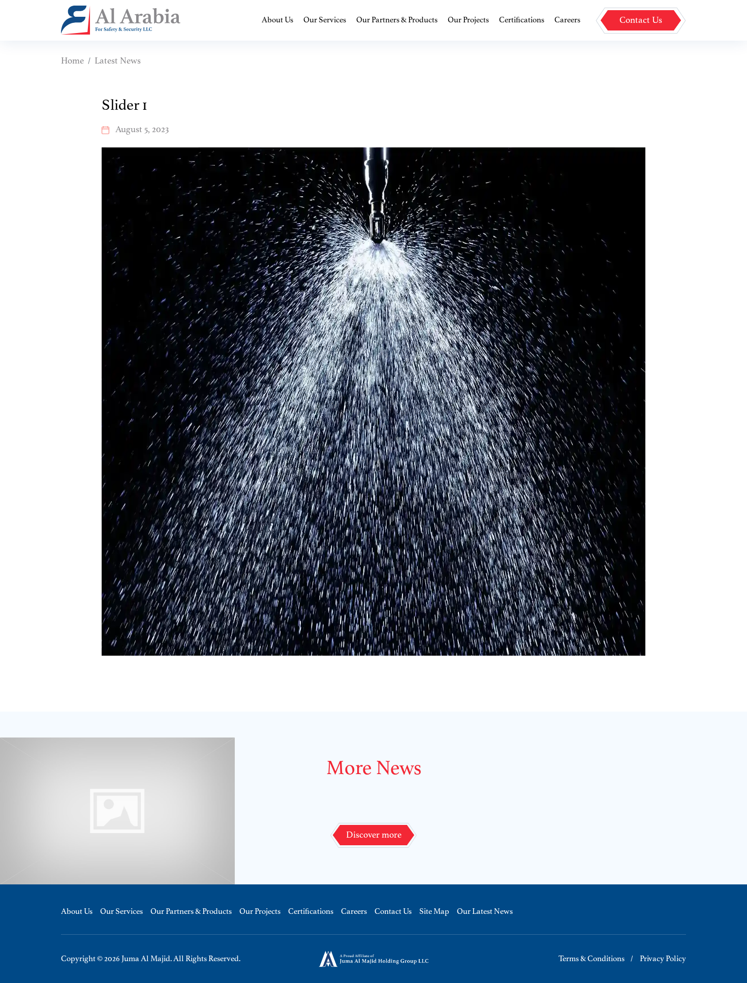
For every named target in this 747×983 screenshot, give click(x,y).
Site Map (434, 912)
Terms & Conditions (591, 959)
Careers (567, 20)
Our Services (324, 20)
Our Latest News (485, 912)
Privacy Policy (663, 959)
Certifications (521, 20)
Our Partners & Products (397, 20)
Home (72, 61)
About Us (277, 20)
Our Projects (468, 20)
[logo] (120, 20)
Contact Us (393, 912)
